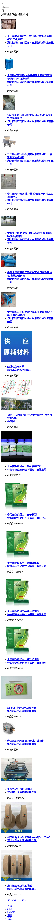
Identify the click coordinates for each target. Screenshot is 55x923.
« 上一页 (5, 900)
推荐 (3, 14)
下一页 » (21, 900)
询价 (14, 14)
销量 (20, 14)
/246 (13, 900)
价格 (25, 14)
